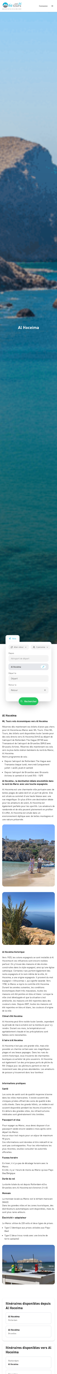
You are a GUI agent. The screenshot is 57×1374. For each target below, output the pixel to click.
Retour (14, 690)
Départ (14, 678)
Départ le (12, 673)
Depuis (11, 653)
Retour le (12, 685)
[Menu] (52, 5)
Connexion (43, 6)
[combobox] (24, 658)
